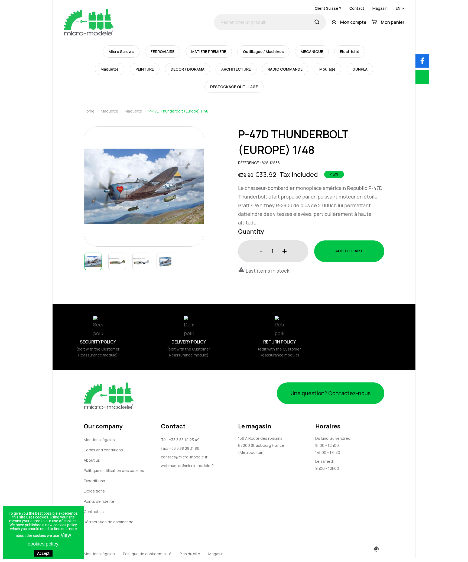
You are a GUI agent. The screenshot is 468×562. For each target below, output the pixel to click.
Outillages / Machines (263, 51)
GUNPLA (360, 69)
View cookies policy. (49, 539)
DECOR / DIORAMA (187, 69)
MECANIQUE (312, 51)
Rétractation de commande (109, 521)
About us (92, 460)
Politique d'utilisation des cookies (114, 470)
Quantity (251, 231)
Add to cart (349, 251)
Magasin (380, 8)
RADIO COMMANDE (285, 69)
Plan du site (190, 553)
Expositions (94, 491)
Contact (356, 8)
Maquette (109, 69)
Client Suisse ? (328, 8)
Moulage (327, 69)
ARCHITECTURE (236, 69)
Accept (43, 553)
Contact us (94, 511)
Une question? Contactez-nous (330, 393)
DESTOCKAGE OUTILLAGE (234, 86)
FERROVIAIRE (162, 51)
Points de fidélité (99, 501)
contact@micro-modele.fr (184, 456)
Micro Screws (121, 51)
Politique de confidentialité (147, 553)
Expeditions (94, 480)
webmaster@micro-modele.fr (187, 465)
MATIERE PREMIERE (208, 51)
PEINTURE (144, 69)
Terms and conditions (103, 449)
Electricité (349, 51)
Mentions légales (99, 439)
